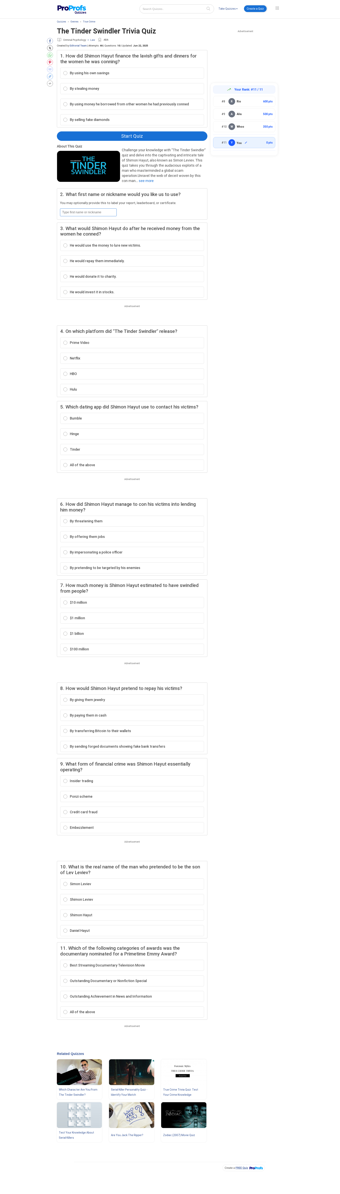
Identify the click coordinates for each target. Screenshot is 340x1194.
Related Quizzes (70, 1054)
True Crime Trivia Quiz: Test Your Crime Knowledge (180, 1092)
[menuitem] (228, 9)
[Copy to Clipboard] (50, 76)
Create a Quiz (255, 8)
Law (92, 39)
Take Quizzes (227, 8)
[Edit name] (246, 142)
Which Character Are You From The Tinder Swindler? (78, 1092)
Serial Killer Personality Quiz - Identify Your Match (129, 1092)
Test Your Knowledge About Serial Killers (76, 1135)
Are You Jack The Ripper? (127, 1135)
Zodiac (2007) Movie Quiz (179, 1135)
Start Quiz (132, 136)
